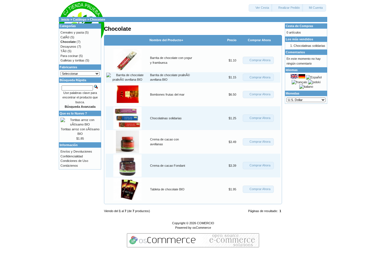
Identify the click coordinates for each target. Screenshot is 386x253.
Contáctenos (69, 165)
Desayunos (68, 46)
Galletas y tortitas (72, 60)
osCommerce (201, 227)
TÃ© (63, 51)
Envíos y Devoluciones (76, 151)
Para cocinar (69, 56)
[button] (260, 8)
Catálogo (79, 19)
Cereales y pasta (72, 32)
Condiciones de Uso (74, 160)
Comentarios (295, 52)
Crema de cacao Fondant (167, 165)
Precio (232, 40)
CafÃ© (65, 37)
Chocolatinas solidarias (166, 118)
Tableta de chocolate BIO (167, 189)
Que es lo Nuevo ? (73, 113)
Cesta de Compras (299, 26)
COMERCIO (205, 223)
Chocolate (97, 19)
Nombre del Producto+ (166, 40)
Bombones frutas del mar (167, 94)
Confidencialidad (71, 156)
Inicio (65, 19)
